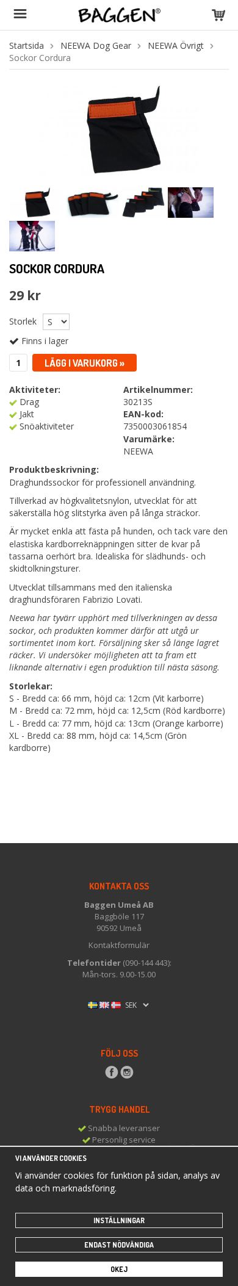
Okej (119, 1269)
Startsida (26, 45)
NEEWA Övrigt (176, 45)
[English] (104, 1004)
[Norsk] (116, 1004)
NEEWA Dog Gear (95, 45)
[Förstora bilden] (119, 129)
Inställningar (119, 1220)
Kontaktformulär (119, 944)
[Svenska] (93, 1004)
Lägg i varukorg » (84, 363)
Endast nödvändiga (119, 1244)
